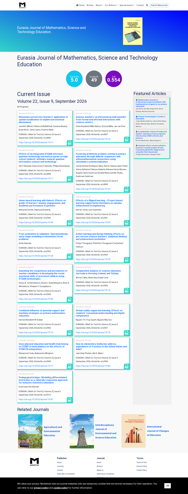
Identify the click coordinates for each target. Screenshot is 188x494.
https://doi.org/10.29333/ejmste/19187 (36, 399)
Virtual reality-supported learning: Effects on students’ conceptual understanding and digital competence (100, 313)
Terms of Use (142, 462)
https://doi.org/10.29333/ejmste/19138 (36, 256)
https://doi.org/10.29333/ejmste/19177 (36, 366)
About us (100, 470)
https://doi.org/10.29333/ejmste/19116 (93, 139)
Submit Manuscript (159, 5)
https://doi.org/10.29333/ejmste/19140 (36, 299)
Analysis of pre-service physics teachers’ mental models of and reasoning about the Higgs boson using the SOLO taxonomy (151, 148)
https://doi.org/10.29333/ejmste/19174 (93, 290)
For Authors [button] (110, 5)
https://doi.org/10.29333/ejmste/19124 (36, 222)
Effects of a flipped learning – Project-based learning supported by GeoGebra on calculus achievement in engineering (99, 203)
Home (81, 5)
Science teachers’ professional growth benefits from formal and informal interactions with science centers (101, 120)
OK (167, 485)
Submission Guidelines (105, 474)
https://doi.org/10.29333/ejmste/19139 (93, 259)
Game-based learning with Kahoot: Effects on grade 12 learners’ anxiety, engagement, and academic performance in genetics (42, 203)
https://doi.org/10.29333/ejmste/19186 (93, 366)
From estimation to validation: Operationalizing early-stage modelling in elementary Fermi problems (43, 236)
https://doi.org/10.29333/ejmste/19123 (93, 189)
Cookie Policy (142, 470)
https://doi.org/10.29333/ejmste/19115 (36, 142)
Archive (90, 5)
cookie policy (61, 487)
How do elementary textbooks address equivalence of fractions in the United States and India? (101, 346)
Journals (60, 466)
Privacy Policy (142, 466)
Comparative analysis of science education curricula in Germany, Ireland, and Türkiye (98, 272)
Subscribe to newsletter (66, 474)
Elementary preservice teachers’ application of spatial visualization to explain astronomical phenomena (43, 120)
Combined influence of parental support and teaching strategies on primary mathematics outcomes (42, 313)
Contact (140, 5)
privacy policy (41, 487)
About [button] (98, 5)
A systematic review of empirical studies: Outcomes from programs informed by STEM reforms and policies (151, 135)
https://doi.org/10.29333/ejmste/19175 (36, 332)
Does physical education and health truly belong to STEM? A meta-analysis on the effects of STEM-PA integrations (43, 346)
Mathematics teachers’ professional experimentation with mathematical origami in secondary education (151, 103)
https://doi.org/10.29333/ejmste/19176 (93, 332)
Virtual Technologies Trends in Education (150, 118)
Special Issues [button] (126, 5)
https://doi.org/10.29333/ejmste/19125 (93, 222)
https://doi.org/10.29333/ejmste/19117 (36, 178)
